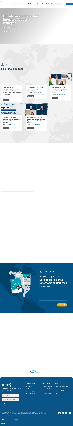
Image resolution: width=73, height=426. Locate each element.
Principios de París (32, 389)
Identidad (30, 386)
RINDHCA (24, 416)
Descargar (61, 305)
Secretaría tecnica (31, 393)
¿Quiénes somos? (16, 4)
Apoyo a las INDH (47, 389)
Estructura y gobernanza (33, 391)
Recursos (39, 4)
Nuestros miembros (32, 4)
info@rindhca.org (59, 394)
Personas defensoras (48, 386)
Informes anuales (47, 393)
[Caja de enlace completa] (12, 88)
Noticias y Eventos (46, 4)
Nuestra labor (24, 4)
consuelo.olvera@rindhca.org (61, 388)
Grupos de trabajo (47, 391)
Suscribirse (5, 403)
